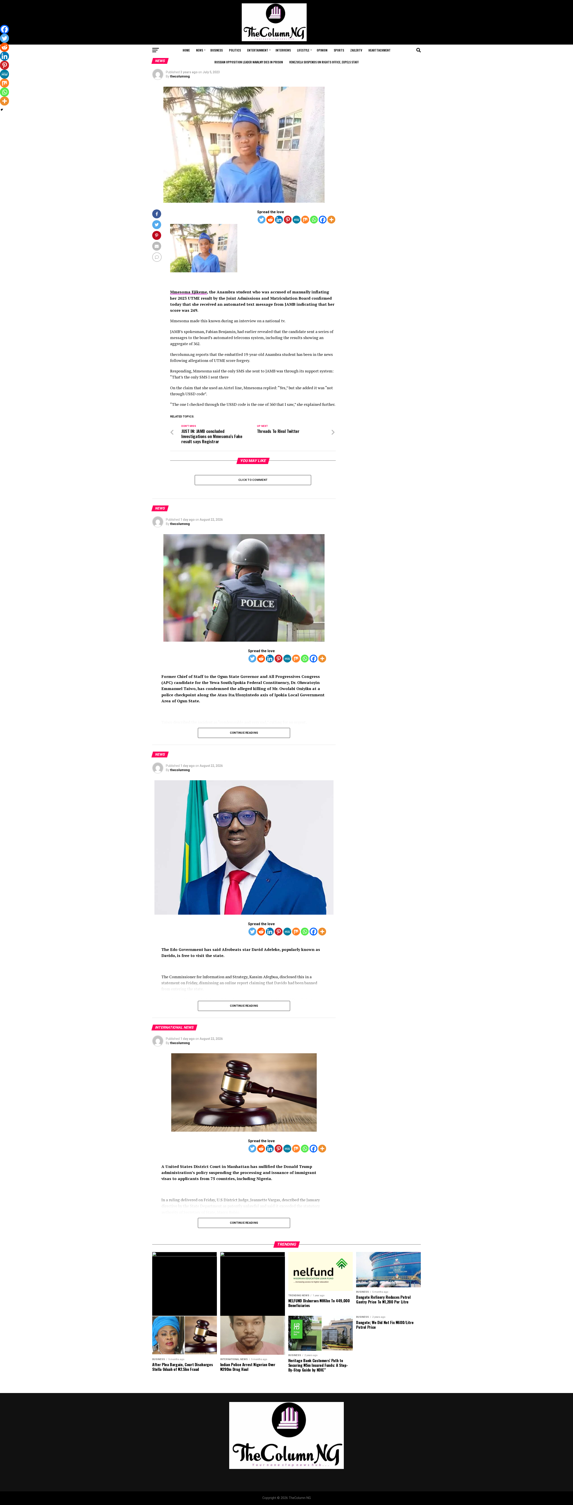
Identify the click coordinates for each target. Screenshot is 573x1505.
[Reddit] (270, 220)
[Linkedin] (279, 220)
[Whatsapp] (314, 220)
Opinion (322, 50)
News (199, 50)
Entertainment (257, 50)
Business (216, 50)
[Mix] (305, 220)
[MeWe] (296, 220)
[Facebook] (323, 220)
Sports (339, 50)
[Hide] (2, 110)
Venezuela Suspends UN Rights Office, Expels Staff (324, 62)
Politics (235, 50)
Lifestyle (303, 50)
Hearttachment (379, 50)
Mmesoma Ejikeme (188, 292)
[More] (331, 220)
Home (186, 50)
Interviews (283, 50)
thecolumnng (180, 76)
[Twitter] (261, 220)
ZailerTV (356, 50)
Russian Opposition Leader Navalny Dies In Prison (248, 62)
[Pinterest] (288, 220)
